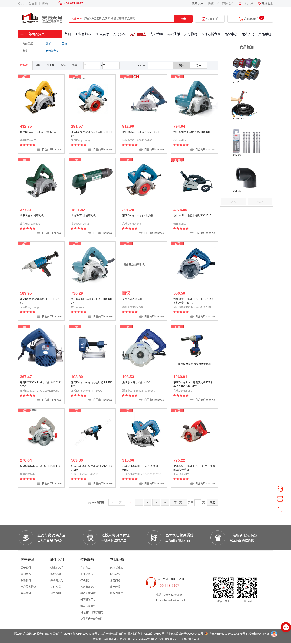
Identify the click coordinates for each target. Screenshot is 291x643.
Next (260, 201)
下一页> (178, 502)
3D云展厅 (102, 34)
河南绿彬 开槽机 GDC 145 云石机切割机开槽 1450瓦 (193, 301)
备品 (64, 43)
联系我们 (26, 580)
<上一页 (117, 502)
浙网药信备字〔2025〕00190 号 (145, 633)
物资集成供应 (88, 593)
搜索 (183, 19)
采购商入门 (56, 580)
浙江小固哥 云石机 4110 (136, 382)
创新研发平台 (88, 599)
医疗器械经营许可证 (257, 633)
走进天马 (248, 34)
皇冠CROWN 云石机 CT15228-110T (41, 466)
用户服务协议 (28, 586)
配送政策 (115, 574)
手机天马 (248, 3)
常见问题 (115, 580)
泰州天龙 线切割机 (132, 299)
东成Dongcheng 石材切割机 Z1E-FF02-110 (91, 134)
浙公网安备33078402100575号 (227, 633)
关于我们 (26, 567)
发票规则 (55, 593)
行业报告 (85, 580)
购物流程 (55, 574)
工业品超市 (83, 34)
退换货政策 (116, 567)
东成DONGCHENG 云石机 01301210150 (143, 468)
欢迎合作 (26, 574)
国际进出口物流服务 (91, 612)
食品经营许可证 (129, 639)
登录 (21, 3)
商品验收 (115, 586)
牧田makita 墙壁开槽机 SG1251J (192, 215)
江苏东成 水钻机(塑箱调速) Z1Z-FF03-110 (91, 468)
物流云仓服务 (88, 606)
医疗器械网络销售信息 (113, 633)
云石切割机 (52, 50)
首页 (68, 34)
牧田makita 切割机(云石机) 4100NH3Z (91, 301)
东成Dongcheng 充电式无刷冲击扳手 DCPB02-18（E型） (193, 384)
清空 (199, 65)
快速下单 (214, 3)
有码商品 (85, 567)
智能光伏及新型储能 (91, 618)
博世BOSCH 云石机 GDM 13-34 (140, 132)
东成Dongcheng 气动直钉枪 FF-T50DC (91, 384)
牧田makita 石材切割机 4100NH (191, 132)
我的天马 (198, 3)
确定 (212, 502)
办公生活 (173, 34)
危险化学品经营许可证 (106, 639)
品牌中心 (231, 34)
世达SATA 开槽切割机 (83, 215)
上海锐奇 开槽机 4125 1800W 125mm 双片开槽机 (194, 468)
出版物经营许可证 (189, 639)
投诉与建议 (116, 593)
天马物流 (190, 34)
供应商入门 (56, 567)
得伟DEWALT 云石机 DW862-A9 (38, 132)
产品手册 (264, 34)
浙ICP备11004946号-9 (86, 633)
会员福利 (26, 593)
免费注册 (32, 3)
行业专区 (157, 34)
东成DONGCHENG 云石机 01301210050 (41, 384)
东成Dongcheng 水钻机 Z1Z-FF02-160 (40, 301)
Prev (233, 201)
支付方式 (55, 586)
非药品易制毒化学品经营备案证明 (158, 639)
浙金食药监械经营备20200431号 (184, 633)
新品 (48, 43)
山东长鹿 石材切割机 (32, 215)
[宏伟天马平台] (41, 18)
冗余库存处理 (88, 586)
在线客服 (267, 3)
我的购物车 (251, 19)
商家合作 (228, 3)
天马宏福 (119, 34)
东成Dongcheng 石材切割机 (138, 215)
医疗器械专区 (210, 34)
